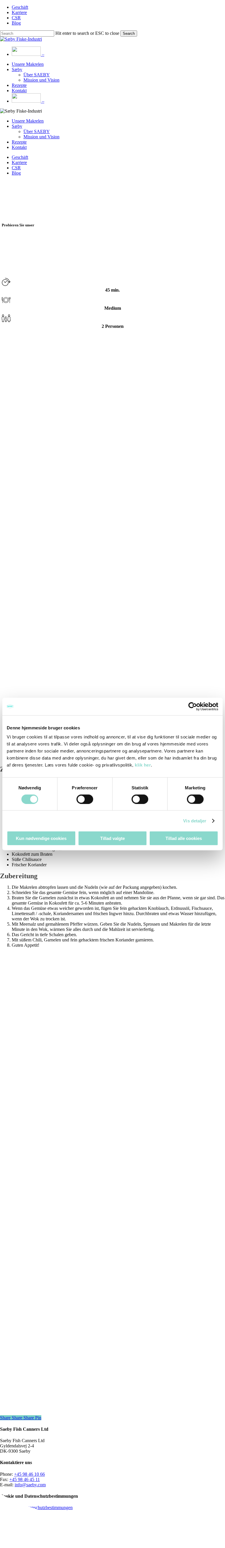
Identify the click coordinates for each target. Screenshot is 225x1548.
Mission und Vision (41, 136)
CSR (16, 167)
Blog (16, 173)
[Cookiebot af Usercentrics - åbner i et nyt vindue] (192, 706)
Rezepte (19, 142)
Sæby (17, 126)
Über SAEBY (36, 131)
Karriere (19, 162)
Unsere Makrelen (28, 120)
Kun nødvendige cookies (41, 838)
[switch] (84, 799)
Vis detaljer (194, 820)
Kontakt (19, 147)
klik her (143, 764)
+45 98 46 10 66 (29, 1474)
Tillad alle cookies (184, 838)
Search (129, 33)
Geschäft (20, 157)
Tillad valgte (112, 838)
